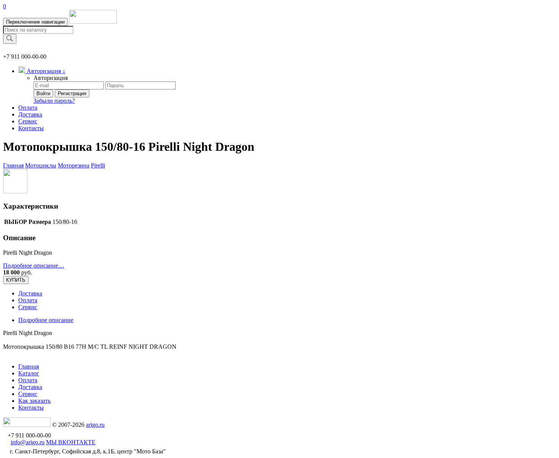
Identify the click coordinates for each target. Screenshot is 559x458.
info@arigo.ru (27, 442)
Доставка (30, 114)
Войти (43, 93)
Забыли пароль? (54, 100)
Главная (13, 165)
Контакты (31, 128)
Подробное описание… (33, 265)
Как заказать (34, 400)
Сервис (27, 121)
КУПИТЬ (15, 280)
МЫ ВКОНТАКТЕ (70, 442)
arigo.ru (95, 424)
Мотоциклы (40, 165)
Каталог (28, 373)
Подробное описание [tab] (45, 320)
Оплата (27, 107)
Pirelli (98, 165)
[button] (41, 71)
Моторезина (73, 165)
